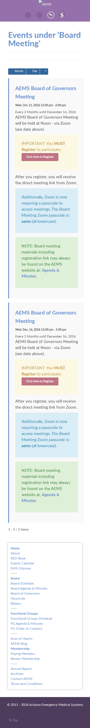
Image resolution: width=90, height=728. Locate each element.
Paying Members (23, 653)
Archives (17, 674)
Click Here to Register (40, 157)
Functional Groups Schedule (31, 618)
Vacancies (18, 598)
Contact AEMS (21, 679)
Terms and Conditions (26, 684)
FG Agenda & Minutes (27, 623)
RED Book (18, 558)
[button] (44, 71)
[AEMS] (45, 4)
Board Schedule (22, 583)
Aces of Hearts (21, 638)
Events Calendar (23, 563)
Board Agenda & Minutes (29, 588)
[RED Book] (28, 15)
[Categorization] (39, 15)
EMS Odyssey (21, 568)
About (15, 553)
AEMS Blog (19, 643)
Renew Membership (25, 658)
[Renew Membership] (62, 15)
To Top (13, 720)
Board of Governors (25, 593)
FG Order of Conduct (26, 628)
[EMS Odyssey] (50, 15)
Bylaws (16, 603)
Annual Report (21, 668)
